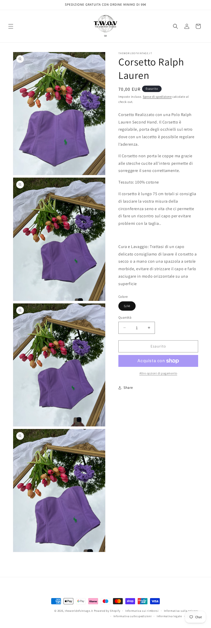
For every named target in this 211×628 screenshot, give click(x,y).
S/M (130, 307)
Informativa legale (169, 616)
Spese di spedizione (157, 96)
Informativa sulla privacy (181, 611)
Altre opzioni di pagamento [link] (158, 373)
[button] (10, 26)
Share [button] (128, 387)
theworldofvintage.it (79, 611)
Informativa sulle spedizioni (132, 616)
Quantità (124, 317)
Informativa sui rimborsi (142, 611)
